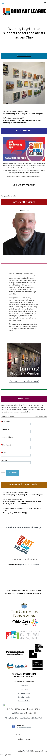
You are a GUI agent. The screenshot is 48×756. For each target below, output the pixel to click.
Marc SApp (24, 210)
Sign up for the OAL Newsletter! (30, 564)
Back (3, 472)
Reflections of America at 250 (13, 118)
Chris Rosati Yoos (24, 701)
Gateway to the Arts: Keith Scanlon (15, 111)
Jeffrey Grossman (24, 693)
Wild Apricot (26, 751)
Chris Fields (24, 689)
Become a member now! (24, 381)
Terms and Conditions (24, 718)
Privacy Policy (10, 718)
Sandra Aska (24, 685)
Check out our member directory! (24, 527)
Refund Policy (38, 718)
